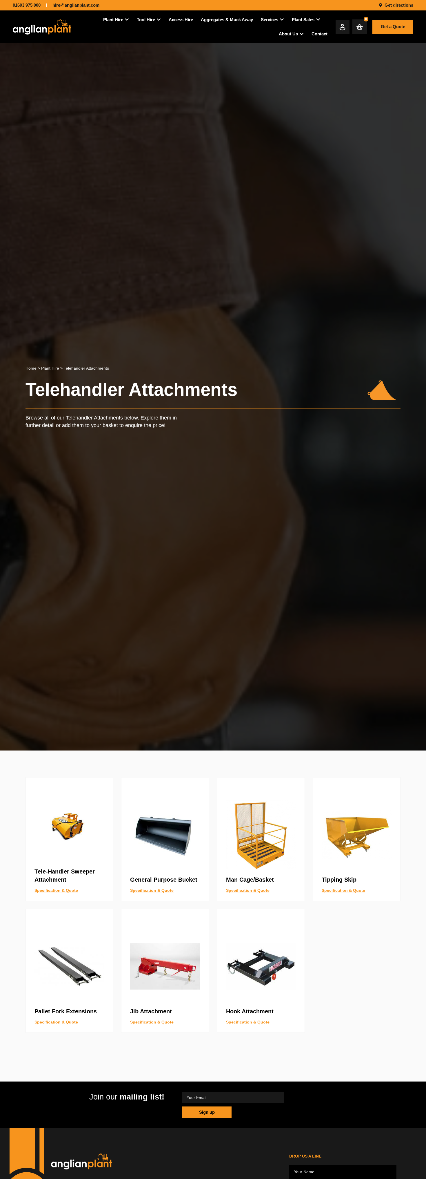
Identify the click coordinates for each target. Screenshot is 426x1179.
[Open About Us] (301, 34)
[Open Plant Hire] (127, 19)
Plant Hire (50, 368)
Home (31, 368)
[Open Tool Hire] (158, 19)
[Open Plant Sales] (318, 19)
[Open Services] (282, 19)
